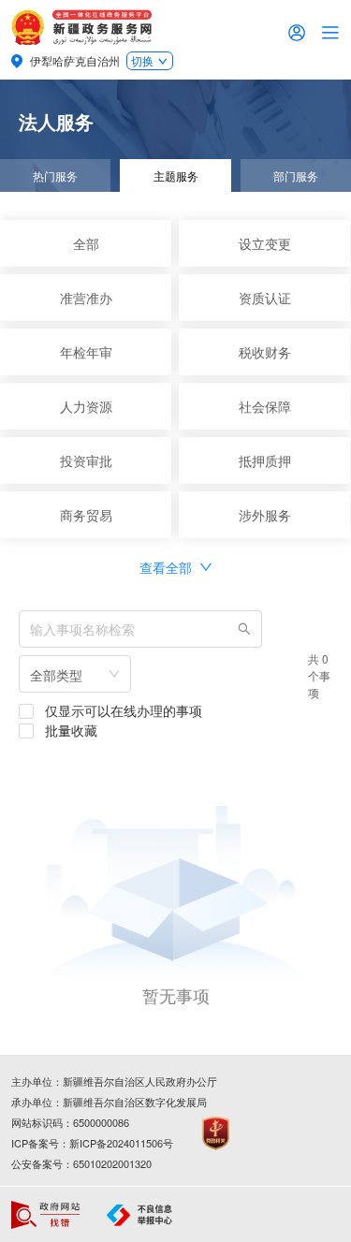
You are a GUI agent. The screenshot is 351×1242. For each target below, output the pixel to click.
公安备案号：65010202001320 (81, 1163)
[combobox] (75, 674)
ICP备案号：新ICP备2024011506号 (92, 1142)
